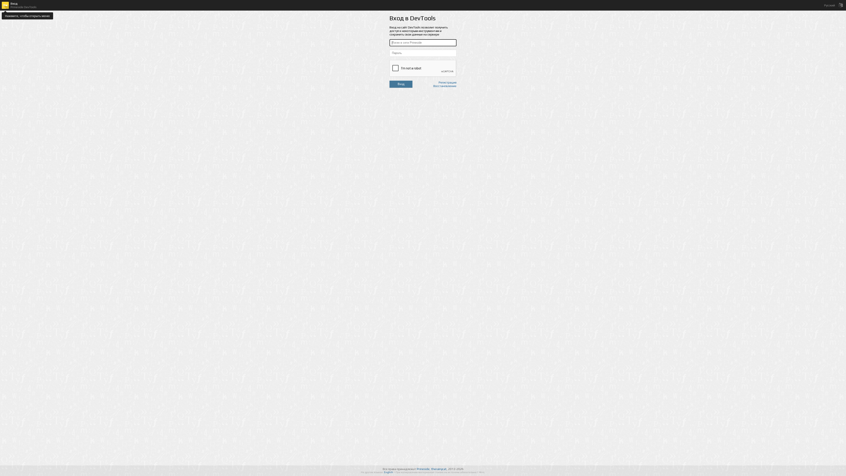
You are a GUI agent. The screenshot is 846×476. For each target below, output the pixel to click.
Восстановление (444, 86)
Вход (401, 84)
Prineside (423, 469)
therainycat (439, 469)
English (389, 472)
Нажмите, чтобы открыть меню (27, 16)
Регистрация (447, 82)
